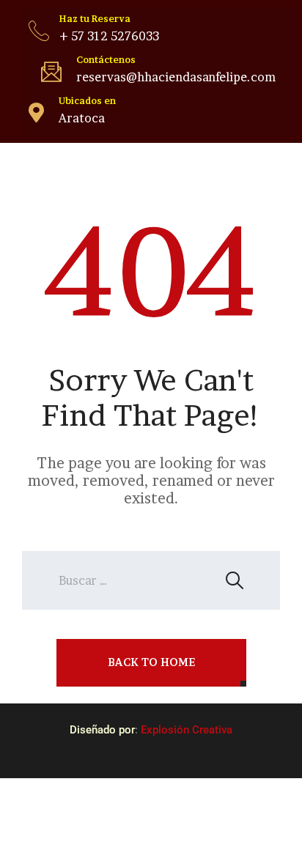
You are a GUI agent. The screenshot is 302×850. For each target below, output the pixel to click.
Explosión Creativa (186, 729)
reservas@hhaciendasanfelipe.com (176, 77)
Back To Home (151, 662)
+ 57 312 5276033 (109, 36)
